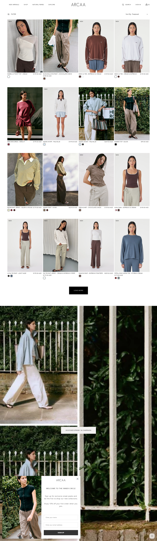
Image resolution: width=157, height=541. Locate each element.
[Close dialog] (78, 479)
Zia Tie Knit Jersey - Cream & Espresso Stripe (59, 273)
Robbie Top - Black (121, 142)
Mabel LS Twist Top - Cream (17, 74)
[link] (61, 480)
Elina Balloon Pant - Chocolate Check (57, 74)
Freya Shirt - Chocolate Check (90, 207)
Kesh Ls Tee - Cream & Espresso (125, 74)
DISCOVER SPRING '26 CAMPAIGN (78, 430)
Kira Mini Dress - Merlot (16, 142)
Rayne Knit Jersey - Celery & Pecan (19, 207)
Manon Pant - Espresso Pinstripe (91, 273)
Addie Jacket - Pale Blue (87, 142)
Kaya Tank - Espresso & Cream (125, 207)
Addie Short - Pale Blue (51, 142)
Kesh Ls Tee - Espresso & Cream (90, 74)
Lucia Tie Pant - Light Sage (16, 273)
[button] (126, 4)
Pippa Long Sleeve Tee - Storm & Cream (128, 273)
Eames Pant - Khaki (50, 207)
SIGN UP (61, 533)
